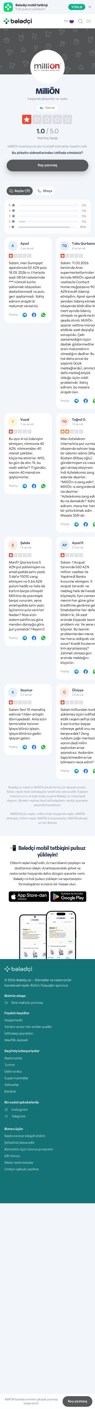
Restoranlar (13, 1058)
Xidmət (50, 107)
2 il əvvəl (77, 547)
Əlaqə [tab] (47, 190)
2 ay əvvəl (26, 248)
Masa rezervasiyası (18, 1162)
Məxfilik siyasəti (16, 1040)
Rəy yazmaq (47, 165)
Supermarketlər (16, 1078)
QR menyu (12, 1155)
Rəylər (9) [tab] (22, 190)
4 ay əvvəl (78, 248)
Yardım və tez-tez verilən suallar (28, 1026)
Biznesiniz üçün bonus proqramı (28, 1149)
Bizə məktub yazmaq (27, 1002)
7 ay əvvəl (26, 424)
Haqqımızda (13, 1020)
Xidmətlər (11, 1084)
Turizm (9, 1064)
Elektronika (13, 1071)
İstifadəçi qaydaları (18, 1033)
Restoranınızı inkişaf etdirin (24, 1136)
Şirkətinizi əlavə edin (19, 1142)
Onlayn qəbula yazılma (21, 1169)
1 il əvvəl (77, 424)
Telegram (18, 1116)
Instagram (19, 1109)
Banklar (10, 1091)
